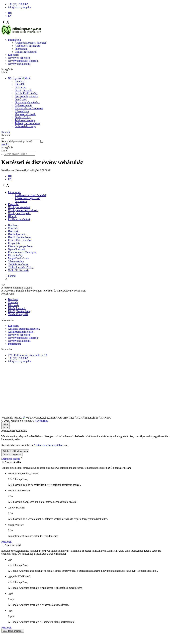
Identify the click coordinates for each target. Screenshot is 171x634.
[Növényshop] (21, 34)
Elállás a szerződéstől (26, 51)
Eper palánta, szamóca (26, 96)
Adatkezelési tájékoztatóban (48, 445)
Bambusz (20, 81)
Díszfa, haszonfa (23, 90)
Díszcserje (20, 87)
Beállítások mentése (13, 631)
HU (10, 12)
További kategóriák (18, 314)
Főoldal (12, 275)
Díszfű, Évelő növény (26, 93)
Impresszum (21, 48)
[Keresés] (42, 142)
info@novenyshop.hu (19, 361)
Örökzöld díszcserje (25, 126)
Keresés (5, 141)
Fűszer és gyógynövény (27, 102)
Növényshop (41, 420)
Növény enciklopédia (19, 63)
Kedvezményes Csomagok (29, 108)
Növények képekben (19, 57)
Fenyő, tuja (21, 99)
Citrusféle (20, 84)
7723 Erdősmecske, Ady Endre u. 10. (28, 355)
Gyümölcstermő (23, 105)
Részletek (6, 541)
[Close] (2, 138)
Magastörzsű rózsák (25, 114)
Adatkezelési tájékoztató (27, 45)
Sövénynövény (23, 117)
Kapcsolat (13, 54)
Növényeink (15, 78)
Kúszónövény (22, 111)
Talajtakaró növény (25, 120)
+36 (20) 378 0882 (18, 358)
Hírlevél (12, 216)
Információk (14, 39)
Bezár (5, 427)
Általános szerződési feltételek (30, 42)
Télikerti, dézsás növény (27, 123)
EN (10, 15)
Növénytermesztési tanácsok (23, 60)
